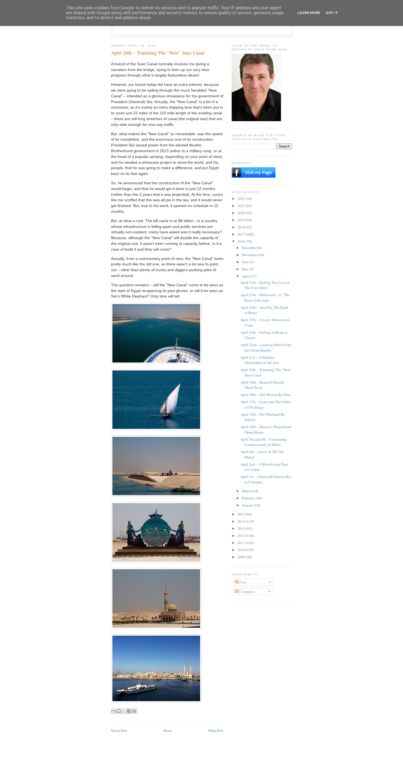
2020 (241, 212)
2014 (241, 521)
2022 (241, 198)
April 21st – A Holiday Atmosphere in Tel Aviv (260, 360)
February (249, 497)
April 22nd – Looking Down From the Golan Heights (265, 347)
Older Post (215, 730)
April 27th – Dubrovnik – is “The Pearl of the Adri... (265, 297)
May (245, 269)
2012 (241, 535)
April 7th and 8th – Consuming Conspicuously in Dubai (263, 442)
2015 (241, 514)
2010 (241, 549)
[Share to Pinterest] (134, 711)
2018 (241, 227)
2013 (241, 528)
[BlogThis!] (118, 711)
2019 (241, 219)
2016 (241, 241)
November (250, 254)
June (245, 261)
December (249, 247)
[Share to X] (124, 711)
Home (167, 730)
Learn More (308, 13)
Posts (242, 582)
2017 (241, 234)
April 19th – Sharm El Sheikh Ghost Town (262, 385)
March (247, 490)
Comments (246, 591)
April (246, 276)
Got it (332, 13)
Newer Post (119, 730)
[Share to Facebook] (129, 711)
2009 (241, 556)
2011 (241, 542)
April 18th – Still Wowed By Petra (265, 394)
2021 (241, 205)
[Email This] (113, 711)
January (248, 505)
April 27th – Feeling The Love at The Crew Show (264, 285)
